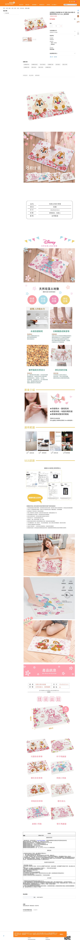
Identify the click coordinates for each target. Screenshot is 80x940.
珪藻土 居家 (41, 67)
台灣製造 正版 (50, 64)
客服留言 (47, 937)
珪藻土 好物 (65, 64)
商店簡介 (29, 937)
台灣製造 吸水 (26, 64)
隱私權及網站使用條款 (31, 939)
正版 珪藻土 (58, 64)
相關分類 (25, 61)
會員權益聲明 (48, 939)
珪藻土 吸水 (34, 67)
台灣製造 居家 (48, 67)
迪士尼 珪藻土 (42, 64)
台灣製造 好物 (26, 67)
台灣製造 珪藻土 (35, 64)
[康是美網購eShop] (10, 3)
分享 (52, 56)
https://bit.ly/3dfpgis (41, 840)
